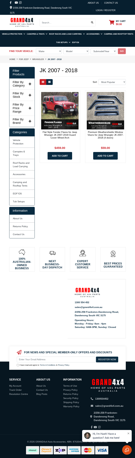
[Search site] (92, 22)
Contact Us (18, 234)
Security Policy (70, 398)
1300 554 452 (82, 302)
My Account (15, 385)
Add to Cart (60, 155)
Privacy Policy (63, 365)
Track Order (15, 390)
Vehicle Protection (12, 34)
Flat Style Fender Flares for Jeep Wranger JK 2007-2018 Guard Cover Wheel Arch (60, 135)
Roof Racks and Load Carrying (65, 34)
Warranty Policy (71, 406)
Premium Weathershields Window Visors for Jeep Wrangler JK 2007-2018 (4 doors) (105, 135)
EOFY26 (75, 42)
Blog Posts (41, 394)
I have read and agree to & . (45, 365)
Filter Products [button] (18, 72)
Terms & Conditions (47, 365)
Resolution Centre (18, 394)
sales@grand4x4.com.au (88, 307)
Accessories (93, 34)
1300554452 (101, 398)
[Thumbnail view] (43, 82)
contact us (111, 3)
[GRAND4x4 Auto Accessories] (22, 22)
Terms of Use (70, 385)
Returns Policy (20, 226)
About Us (93, 3)
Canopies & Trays (36, 34)
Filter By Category (19, 83)
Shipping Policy (71, 402)
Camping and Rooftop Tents (118, 34)
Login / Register (105, 10)
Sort (95, 82)
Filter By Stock (18, 95)
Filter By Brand (18, 121)
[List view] (49, 82)
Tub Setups (62, 42)
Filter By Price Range (18, 108)
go (122, 51)
